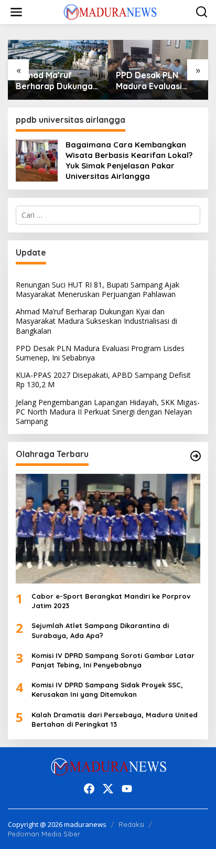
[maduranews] (110, 11)
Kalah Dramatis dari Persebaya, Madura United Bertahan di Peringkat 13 (114, 719)
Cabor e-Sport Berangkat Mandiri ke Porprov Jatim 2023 (110, 601)
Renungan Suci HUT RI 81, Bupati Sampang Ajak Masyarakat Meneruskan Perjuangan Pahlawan (97, 289)
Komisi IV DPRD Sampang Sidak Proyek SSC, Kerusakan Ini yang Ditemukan (107, 689)
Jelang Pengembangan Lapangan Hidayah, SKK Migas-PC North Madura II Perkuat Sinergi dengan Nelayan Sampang (108, 411)
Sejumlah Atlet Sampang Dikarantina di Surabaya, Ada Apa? (100, 630)
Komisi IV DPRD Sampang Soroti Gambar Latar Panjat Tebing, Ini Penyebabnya (113, 660)
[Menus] (16, 12)
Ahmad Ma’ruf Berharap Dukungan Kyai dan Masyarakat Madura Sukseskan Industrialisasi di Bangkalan (57, 81)
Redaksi (131, 824)
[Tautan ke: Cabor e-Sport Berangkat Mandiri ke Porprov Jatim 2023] (108, 528)
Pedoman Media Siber (44, 834)
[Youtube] (127, 788)
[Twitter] (108, 788)
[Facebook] (89, 788)
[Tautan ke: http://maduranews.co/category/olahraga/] (195, 456)
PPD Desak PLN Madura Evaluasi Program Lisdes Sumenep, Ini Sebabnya (149, 81)
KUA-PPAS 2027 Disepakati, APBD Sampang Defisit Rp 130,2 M (103, 379)
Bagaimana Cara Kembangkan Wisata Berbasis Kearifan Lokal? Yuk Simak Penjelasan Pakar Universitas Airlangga (129, 160)
